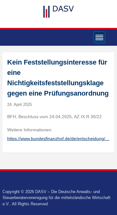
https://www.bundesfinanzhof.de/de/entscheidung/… (58, 138)
